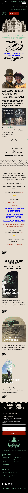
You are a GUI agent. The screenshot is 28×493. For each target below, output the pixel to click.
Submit (14, 433)
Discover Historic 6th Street (14, 226)
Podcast (16, 462)
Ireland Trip (23, 6)
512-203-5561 (12, 472)
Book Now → (14, 13)
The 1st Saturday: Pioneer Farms (14, 216)
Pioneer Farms (14, 6)
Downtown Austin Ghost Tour (18, 2)
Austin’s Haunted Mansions (18, 9)
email (21, 192)
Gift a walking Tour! (17, 458)
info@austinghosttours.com (11, 476)
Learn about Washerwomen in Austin (13, 224)
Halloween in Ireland (14, 221)
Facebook (19, 244)
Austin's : (14, 55)
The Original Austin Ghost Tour (14, 210)
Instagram (10, 244)
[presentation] (12, 140)
